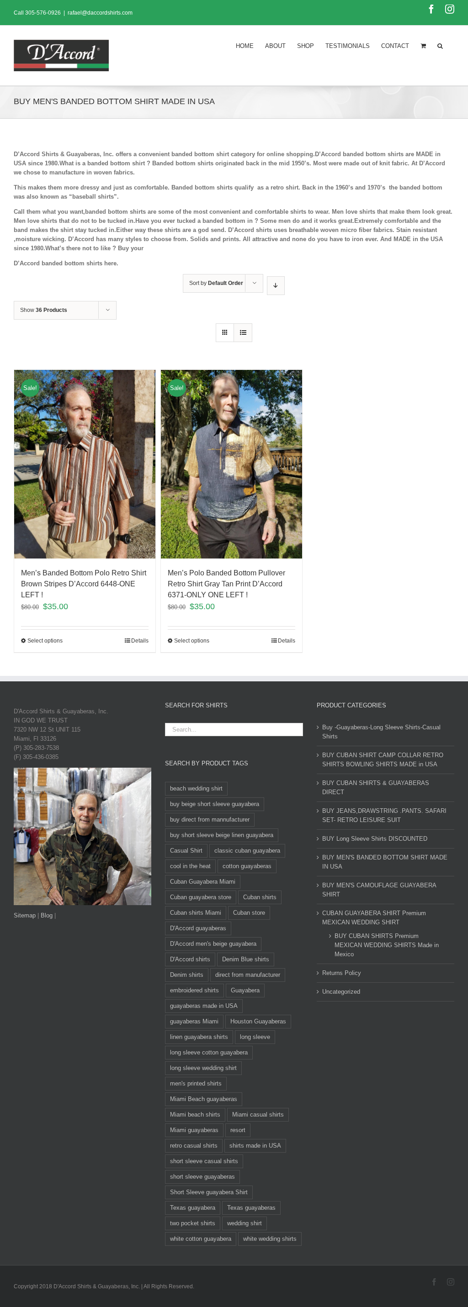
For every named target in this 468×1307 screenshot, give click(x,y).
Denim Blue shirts (245, 959)
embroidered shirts (194, 990)
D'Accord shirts (190, 959)
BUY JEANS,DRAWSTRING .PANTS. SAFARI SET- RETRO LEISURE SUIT (384, 815)
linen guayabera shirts (199, 1036)
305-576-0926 (43, 13)
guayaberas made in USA (204, 1005)
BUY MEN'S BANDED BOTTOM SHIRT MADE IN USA (384, 862)
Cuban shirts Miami (195, 912)
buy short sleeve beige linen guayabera (221, 835)
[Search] (440, 45)
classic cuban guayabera (247, 850)
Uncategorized (341, 991)
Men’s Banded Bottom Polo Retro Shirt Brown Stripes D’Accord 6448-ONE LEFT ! (83, 584)
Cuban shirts (260, 897)
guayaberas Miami (194, 1021)
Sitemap (25, 915)
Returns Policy (341, 973)
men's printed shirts (196, 1083)
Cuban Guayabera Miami (202, 881)
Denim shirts (186, 974)
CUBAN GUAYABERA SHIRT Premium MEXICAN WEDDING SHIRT (374, 918)
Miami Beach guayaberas (203, 1099)
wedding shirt (244, 1223)
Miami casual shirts (258, 1114)
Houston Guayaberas (258, 1021)
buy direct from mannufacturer (210, 819)
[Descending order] (276, 285)
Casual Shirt (186, 850)
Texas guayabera (192, 1207)
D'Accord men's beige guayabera (213, 943)
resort (237, 1130)
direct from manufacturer (247, 974)
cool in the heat (190, 866)
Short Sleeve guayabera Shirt (209, 1192)
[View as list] (243, 333)
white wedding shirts (270, 1238)
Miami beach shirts (195, 1114)
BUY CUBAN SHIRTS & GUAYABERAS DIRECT (375, 788)
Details (140, 641)
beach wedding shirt (196, 788)
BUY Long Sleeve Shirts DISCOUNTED (374, 838)
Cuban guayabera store (200, 897)
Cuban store (249, 912)
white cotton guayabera (200, 1238)
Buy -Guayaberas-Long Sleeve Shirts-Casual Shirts (381, 732)
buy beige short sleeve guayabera (214, 804)
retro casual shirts (194, 1145)
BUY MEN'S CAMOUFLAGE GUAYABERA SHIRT (379, 890)
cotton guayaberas (247, 866)
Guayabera (245, 990)
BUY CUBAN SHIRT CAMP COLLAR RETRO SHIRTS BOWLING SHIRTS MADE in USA (382, 760)
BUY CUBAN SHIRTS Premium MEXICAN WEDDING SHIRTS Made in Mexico (387, 945)
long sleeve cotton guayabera (209, 1052)
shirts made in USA (255, 1145)
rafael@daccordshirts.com (100, 13)
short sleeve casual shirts (204, 1161)
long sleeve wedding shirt (203, 1068)
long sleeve (255, 1036)
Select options (45, 641)
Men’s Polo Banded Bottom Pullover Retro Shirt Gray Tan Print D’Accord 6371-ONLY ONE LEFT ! (226, 584)
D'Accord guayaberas (198, 928)
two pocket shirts (192, 1223)
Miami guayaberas (194, 1130)
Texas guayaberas (251, 1207)
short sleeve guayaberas (202, 1176)
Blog (47, 915)
